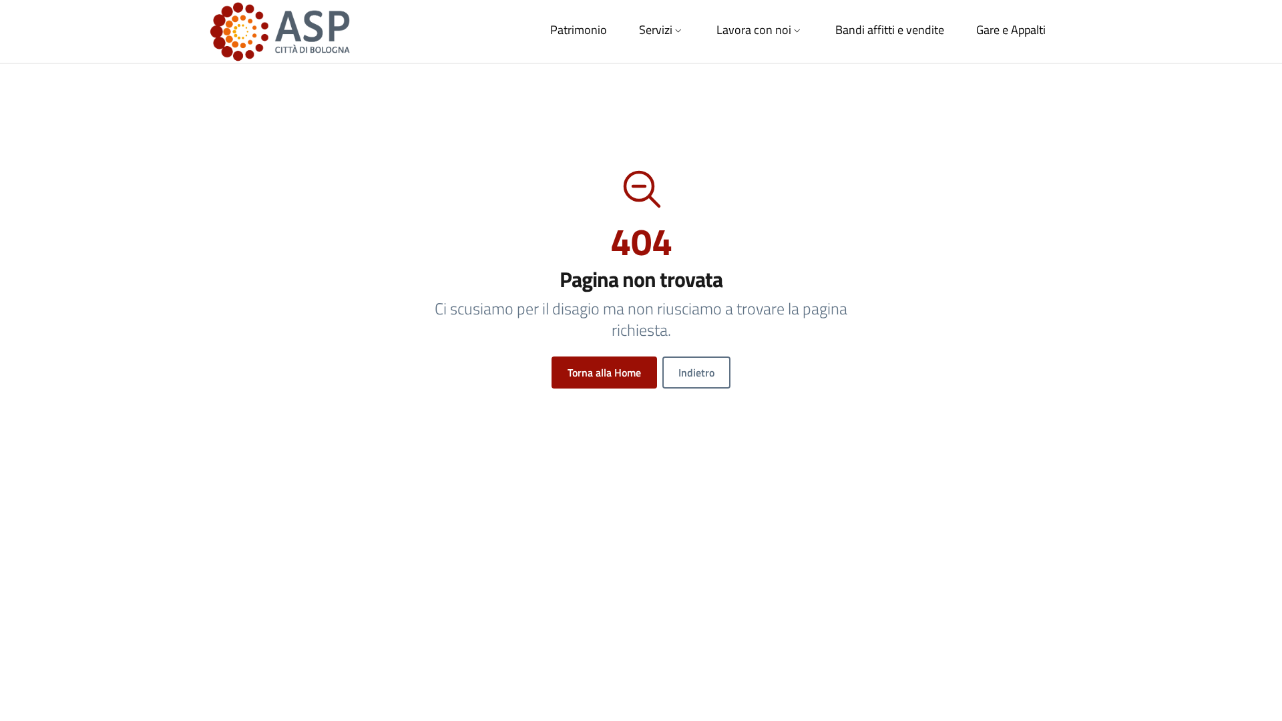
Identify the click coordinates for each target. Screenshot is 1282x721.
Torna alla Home (604, 373)
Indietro (696, 373)
